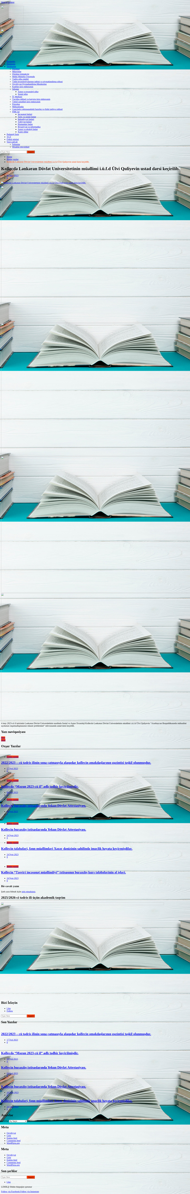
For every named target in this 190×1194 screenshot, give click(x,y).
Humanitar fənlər (25, 124)
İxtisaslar (16, 144)
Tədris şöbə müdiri (20, 79)
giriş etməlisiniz (28, 891)
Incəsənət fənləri (25, 114)
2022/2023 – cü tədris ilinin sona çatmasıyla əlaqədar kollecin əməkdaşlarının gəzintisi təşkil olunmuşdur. (76, 762)
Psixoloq (16, 104)
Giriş (9, 1135)
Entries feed (12, 1138)
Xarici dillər (23, 132)
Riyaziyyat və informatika (29, 127)
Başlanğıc (11, 61)
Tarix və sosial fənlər (27, 117)
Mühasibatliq (18, 107)
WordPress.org (13, 1143)
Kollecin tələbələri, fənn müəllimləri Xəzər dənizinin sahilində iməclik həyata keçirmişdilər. (66, 848)
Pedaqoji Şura (13, 134)
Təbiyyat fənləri (25, 122)
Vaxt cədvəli (12, 142)
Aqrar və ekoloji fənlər (28, 129)
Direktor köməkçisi (20, 74)
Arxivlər (4, 1121)
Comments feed (13, 1140)
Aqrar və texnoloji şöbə (28, 91)
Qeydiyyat (11, 1133)
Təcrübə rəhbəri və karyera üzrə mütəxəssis (31, 99)
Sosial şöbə (23, 94)
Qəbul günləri (13, 139)
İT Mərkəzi (17, 96)
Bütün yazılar (12, 757)
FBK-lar (16, 112)
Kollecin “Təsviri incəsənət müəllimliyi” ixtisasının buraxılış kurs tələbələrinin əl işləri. (63, 872)
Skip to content (7, 2)
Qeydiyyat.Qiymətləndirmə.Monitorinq (29, 84)
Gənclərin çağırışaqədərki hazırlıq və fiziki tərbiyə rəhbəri (37, 109)
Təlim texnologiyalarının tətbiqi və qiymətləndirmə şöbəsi (37, 81)
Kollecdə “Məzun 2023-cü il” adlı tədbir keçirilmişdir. (39, 786)
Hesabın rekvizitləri (20, 147)
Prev (3, 737)
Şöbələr (15, 89)
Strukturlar (11, 66)
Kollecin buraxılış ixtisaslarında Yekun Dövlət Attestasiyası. (43, 805)
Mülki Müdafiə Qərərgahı (23, 76)
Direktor (16, 69)
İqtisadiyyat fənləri (26, 119)
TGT (9, 137)
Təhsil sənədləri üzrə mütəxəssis (26, 101)
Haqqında (11, 64)
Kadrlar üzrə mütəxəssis (22, 86)
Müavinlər (16, 71)
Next (3, 740)
